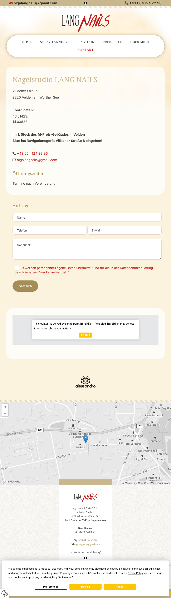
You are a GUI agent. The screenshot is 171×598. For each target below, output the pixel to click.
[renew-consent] (4, 593)
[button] (85, 439)
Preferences (50, 586)
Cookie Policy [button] (135, 573)
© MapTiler (128, 483)
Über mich (140, 42)
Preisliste (112, 42)
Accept (120, 586)
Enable (85, 335)
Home (27, 42)
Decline (85, 586)
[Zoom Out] (5, 413)
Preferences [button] (65, 577)
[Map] (85, 443)
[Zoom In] (5, 407)
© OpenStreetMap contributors (153, 483)
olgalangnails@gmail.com (35, 3)
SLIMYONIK (84, 42)
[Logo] (85, 23)
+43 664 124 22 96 (145, 3)
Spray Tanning (53, 42)
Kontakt (85, 50)
